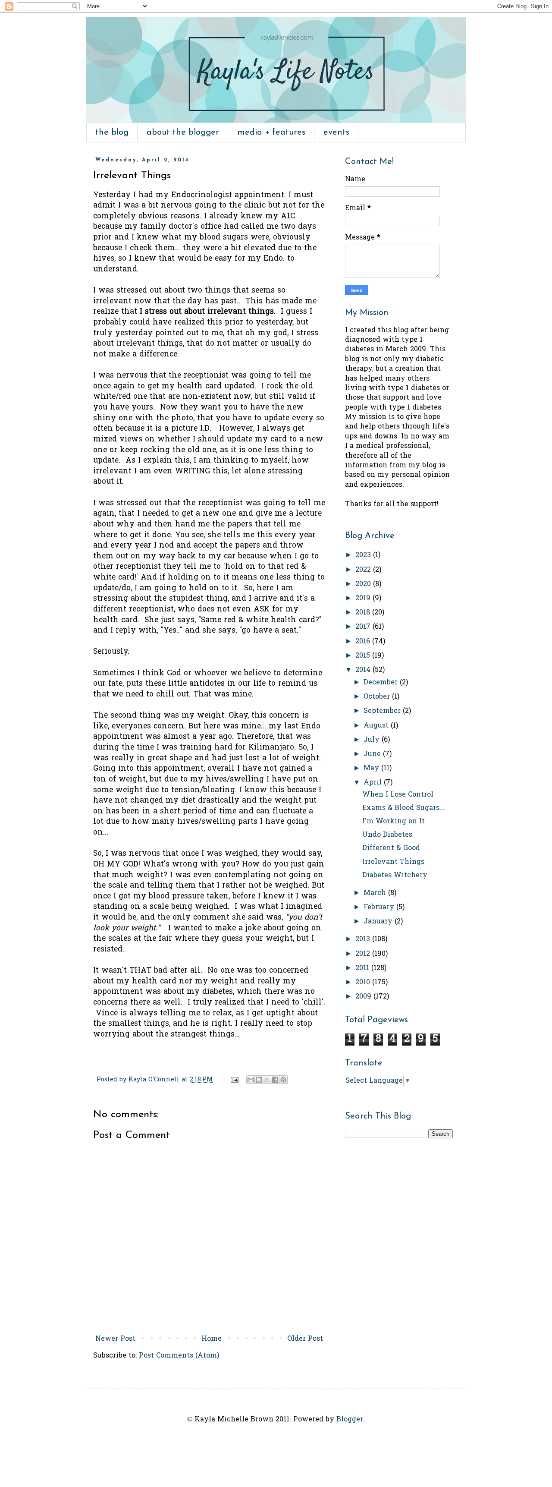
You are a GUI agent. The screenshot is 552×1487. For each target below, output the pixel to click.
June (373, 754)
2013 (363, 939)
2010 (363, 982)
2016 (363, 641)
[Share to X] (267, 1079)
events (336, 132)
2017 (364, 627)
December (382, 682)
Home (211, 1339)
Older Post (305, 1339)
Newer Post (115, 1339)
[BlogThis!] (258, 1079)
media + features (271, 132)
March (376, 893)
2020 (364, 584)
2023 (364, 555)
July (373, 740)
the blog (112, 132)
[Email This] (250, 1079)
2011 (363, 968)
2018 (363, 613)
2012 (363, 954)
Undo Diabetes (387, 835)
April (374, 783)
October (378, 697)
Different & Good (391, 848)
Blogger (349, 1420)
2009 (364, 997)
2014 (364, 670)
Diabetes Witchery (394, 875)
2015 (363, 656)
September (383, 711)
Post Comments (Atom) (179, 1356)
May (372, 768)
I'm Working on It (393, 821)
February (380, 907)
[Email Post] (234, 1079)
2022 (364, 570)
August (377, 726)
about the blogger (183, 132)
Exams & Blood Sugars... (403, 808)
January (379, 922)
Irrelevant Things (393, 862)
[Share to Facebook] (275, 1079)
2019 (364, 598)
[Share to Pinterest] (283, 1079)
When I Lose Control (397, 795)
